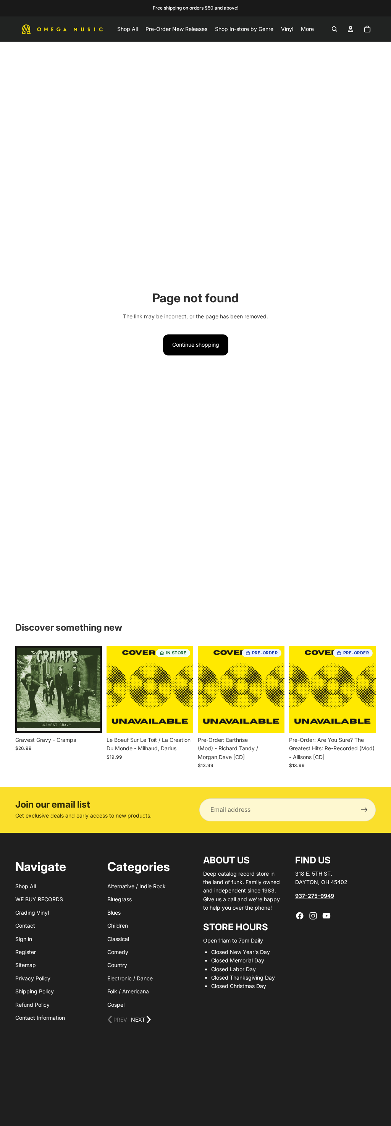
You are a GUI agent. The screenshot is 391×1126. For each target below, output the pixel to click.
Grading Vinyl (32, 912)
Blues (114, 912)
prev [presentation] (117, 1020)
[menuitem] (307, 29)
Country (117, 965)
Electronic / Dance (130, 978)
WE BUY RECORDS (39, 899)
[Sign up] (364, 810)
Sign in (23, 939)
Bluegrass (119, 899)
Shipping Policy (34, 991)
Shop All (25, 886)
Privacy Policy (32, 978)
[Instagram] (313, 915)
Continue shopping (195, 344)
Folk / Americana (128, 991)
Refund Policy (32, 1004)
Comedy (117, 952)
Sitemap (25, 965)
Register (25, 952)
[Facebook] (299, 915)
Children (117, 925)
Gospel (115, 1004)
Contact (25, 925)
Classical (118, 939)
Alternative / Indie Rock (136, 886)
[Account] (350, 29)
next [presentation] (141, 1020)
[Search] (334, 29)
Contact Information (40, 1017)
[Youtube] (326, 915)
